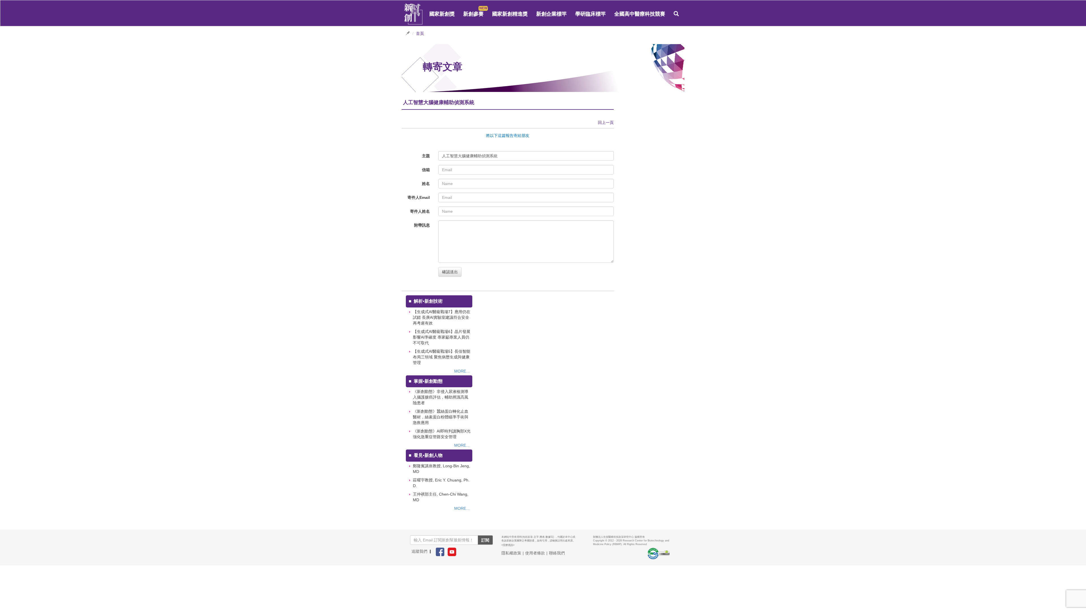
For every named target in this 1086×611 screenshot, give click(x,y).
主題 (426, 156)
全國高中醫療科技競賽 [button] (639, 14)
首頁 (420, 33)
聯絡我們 (557, 553)
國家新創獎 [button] (442, 14)
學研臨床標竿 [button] (590, 14)
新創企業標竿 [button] (551, 14)
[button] (676, 14)
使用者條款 (535, 553)
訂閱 (485, 540)
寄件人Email (419, 197)
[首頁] (413, 14)
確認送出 (450, 272)
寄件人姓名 (420, 211)
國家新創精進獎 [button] (510, 14)
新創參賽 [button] (473, 14)
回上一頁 (606, 122)
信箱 (426, 169)
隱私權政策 (511, 553)
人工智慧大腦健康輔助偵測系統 (469, 156)
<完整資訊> (507, 545)
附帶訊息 (422, 225)
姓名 (426, 183)
